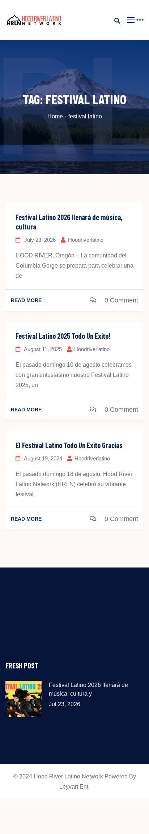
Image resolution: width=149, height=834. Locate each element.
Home (55, 116)
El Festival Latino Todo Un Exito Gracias (69, 445)
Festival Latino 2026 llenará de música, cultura (69, 222)
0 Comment (121, 300)
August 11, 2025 (42, 349)
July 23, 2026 (39, 240)
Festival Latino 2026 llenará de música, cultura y (88, 689)
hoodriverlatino (85, 240)
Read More (26, 300)
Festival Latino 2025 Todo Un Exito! (63, 335)
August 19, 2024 (42, 458)
